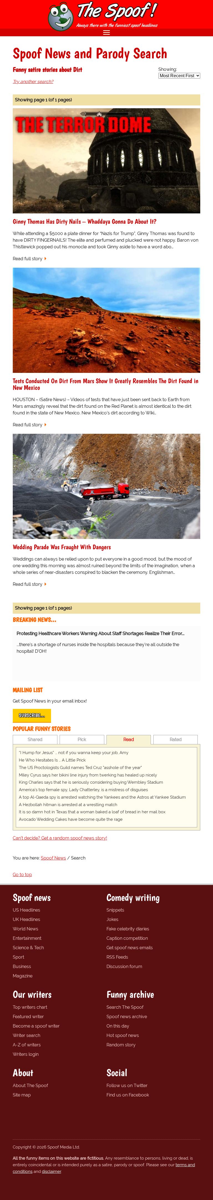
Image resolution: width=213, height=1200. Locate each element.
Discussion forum (124, 966)
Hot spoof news (122, 1035)
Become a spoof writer (36, 1026)
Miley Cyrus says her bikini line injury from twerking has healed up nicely (88, 775)
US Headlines (26, 910)
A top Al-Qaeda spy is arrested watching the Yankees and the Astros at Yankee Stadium (102, 797)
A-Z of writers (27, 1044)
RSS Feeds (117, 957)
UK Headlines (26, 919)
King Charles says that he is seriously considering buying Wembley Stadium (91, 782)
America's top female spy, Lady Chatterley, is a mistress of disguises (83, 789)
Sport (18, 957)
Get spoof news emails (129, 947)
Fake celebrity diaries (127, 928)
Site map (22, 1095)
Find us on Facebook (127, 1095)
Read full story (27, 258)
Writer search (26, 1035)
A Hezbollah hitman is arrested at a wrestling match (68, 804)
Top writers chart (30, 1007)
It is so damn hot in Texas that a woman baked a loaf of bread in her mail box (92, 811)
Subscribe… (32, 715)
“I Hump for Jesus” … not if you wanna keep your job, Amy (73, 752)
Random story (121, 1044)
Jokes (112, 919)
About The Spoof (30, 1085)
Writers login (26, 1054)
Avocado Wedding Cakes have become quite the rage (71, 819)
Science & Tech (28, 947)
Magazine (22, 976)
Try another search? (33, 81)
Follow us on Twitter (127, 1085)
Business (22, 966)
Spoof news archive (126, 1016)
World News (25, 928)
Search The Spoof (124, 1007)
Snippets (115, 910)
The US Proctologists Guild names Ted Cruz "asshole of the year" (80, 767)
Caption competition (127, 938)
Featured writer (28, 1016)
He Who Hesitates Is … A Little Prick (52, 760)
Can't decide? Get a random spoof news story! (60, 838)
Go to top (22, 874)
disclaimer (51, 1171)
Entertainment (27, 938)
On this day (117, 1026)
